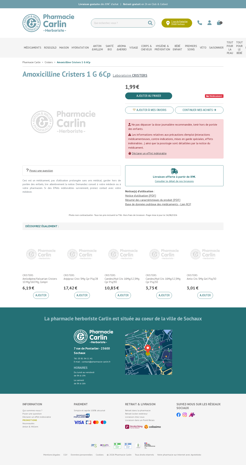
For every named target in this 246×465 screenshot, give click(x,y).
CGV (65, 454)
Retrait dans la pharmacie (138, 410)
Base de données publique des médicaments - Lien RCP (158, 204)
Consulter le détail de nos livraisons (174, 181)
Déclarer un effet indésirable (149, 153)
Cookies (99, 454)
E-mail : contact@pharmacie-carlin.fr (92, 361)
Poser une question (32, 413)
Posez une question (41, 170)
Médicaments (32, 47)
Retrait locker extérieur (136, 413)
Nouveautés (28, 423)
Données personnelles (81, 454)
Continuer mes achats (198, 110)
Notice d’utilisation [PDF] (140, 195)
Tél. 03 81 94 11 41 (83, 358)
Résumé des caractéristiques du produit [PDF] (152, 200)
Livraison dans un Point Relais (140, 420)
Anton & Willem (30, 426)
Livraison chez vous (134, 417)
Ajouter (40, 295)
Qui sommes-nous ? (32, 410)
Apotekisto (179, 454)
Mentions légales (51, 454)
